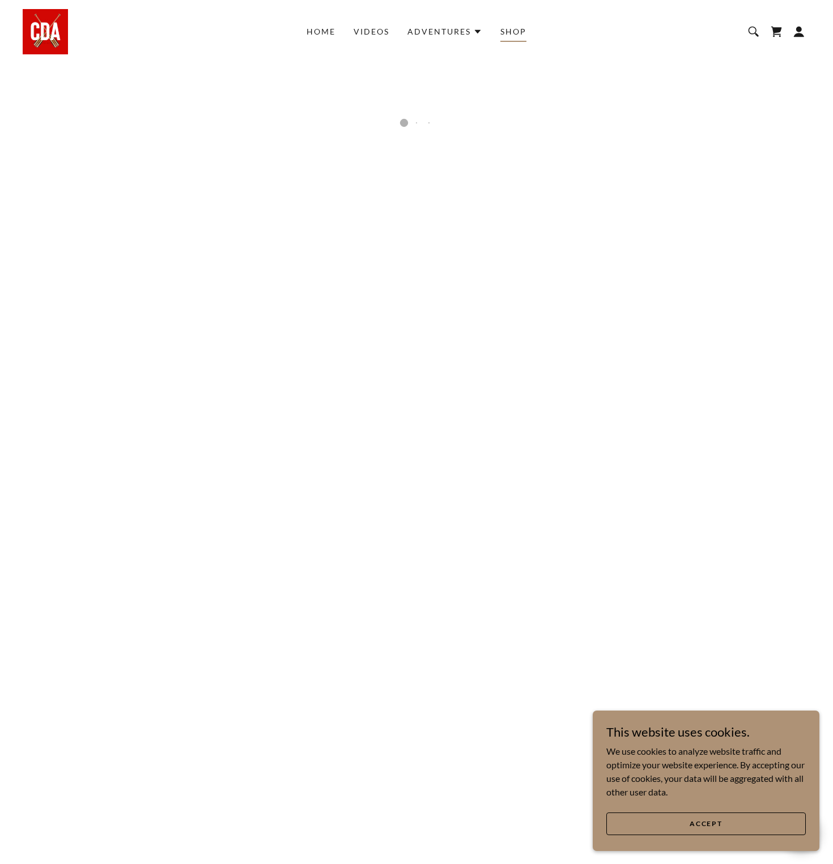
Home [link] (321, 31)
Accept (706, 823)
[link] (45, 30)
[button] (444, 32)
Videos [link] (371, 31)
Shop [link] (513, 31)
